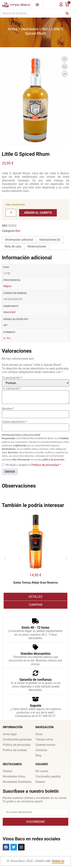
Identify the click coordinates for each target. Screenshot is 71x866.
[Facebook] (6, 847)
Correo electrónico (14, 422)
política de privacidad (53, 459)
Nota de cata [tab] (13, 246)
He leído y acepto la (33, 465)
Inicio (39, 734)
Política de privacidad (45, 465)
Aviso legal (10, 734)
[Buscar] (67, 13)
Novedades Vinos (14, 776)
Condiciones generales (17, 739)
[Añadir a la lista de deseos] (64, 59)
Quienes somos (45, 745)
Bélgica (7, 286)
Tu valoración (11, 388)
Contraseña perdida (48, 776)
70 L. (8, 338)
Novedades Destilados (17, 782)
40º (5, 325)
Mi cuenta (42, 771)
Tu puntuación (12, 377)
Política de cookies (15, 750)
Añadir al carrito (38, 212)
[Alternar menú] (37, 4)
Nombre (8, 408)
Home (13, 29)
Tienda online (44, 739)
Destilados (29, 29)
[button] (5, 559)
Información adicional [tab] (19, 239)
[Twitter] (13, 847)
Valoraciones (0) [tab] (49, 239)
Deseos (40, 782)
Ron (45, 29)
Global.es (58, 861)
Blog (38, 755)
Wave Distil (9, 312)
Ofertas (7, 771)
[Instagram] (21, 847)
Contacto (41, 750)
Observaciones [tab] (36, 246)
